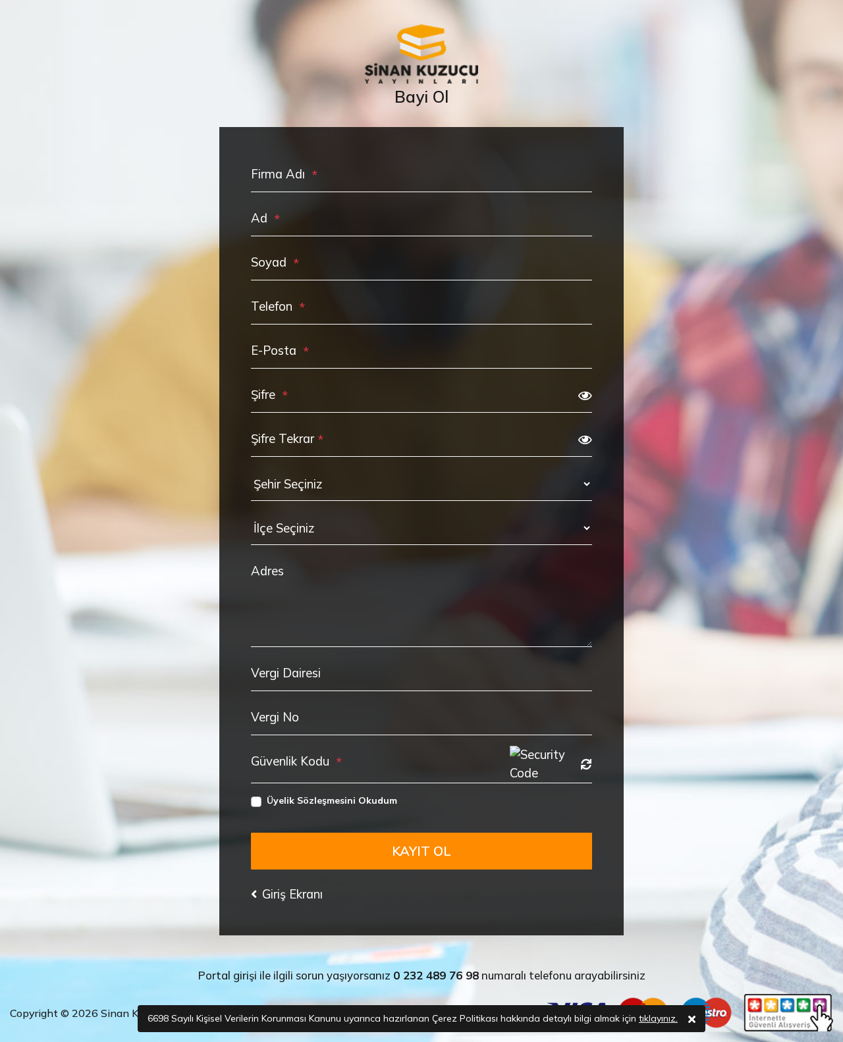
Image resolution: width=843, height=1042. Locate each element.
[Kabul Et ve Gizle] (691, 1019)
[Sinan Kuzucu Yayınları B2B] (421, 54)
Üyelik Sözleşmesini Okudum (332, 800)
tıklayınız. (658, 1018)
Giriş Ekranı (292, 894)
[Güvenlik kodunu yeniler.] (586, 764)
